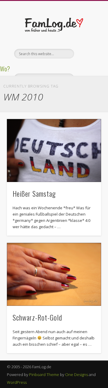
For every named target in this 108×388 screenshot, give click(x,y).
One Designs (76, 374)
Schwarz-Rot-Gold (37, 317)
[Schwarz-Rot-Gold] (54, 274)
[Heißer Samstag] (54, 150)
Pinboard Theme (44, 374)
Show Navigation (87, 53)
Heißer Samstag (34, 193)
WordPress (17, 382)
